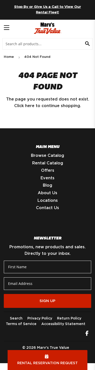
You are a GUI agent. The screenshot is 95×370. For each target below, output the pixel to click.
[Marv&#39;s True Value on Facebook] (87, 334)
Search (16, 318)
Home (9, 57)
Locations (47, 201)
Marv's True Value (53, 348)
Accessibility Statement (63, 324)
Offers (47, 170)
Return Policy (69, 318)
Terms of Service (21, 324)
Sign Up (47, 301)
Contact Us (47, 208)
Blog (47, 185)
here (29, 106)
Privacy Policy (39, 318)
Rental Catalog (47, 163)
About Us (47, 193)
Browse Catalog (47, 156)
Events (47, 178)
